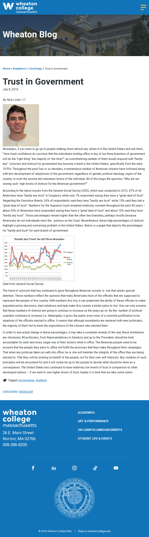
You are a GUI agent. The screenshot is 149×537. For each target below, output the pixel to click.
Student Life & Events (95, 438)
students (41, 380)
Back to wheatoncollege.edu (94, 531)
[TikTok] (95, 468)
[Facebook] (33, 468)
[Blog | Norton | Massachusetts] (24, 7)
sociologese (26, 380)
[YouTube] (116, 468)
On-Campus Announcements (100, 430)
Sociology (35, 68)
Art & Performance (93, 421)
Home (6, 68)
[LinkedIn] (53, 468)
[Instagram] (74, 468)
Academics (20, 68)
